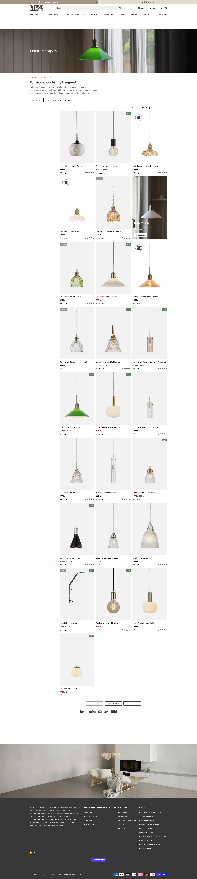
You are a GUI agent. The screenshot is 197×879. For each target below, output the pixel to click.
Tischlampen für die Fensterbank (59, 100)
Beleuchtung (122, 812)
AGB (79, 875)
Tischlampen (36, 100)
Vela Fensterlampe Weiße (106, 296)
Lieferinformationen (146, 820)
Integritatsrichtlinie (146, 832)
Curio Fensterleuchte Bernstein (145, 166)
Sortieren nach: (138, 108)
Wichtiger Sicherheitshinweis (150, 844)
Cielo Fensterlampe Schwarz (108, 166)
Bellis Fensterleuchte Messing (144, 492)
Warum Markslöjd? (91, 824)
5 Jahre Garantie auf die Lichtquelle (152, 836)
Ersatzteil (121, 828)
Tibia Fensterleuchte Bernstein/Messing (149, 362)
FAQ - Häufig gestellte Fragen (150, 812)
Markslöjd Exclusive (91, 816)
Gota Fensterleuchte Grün (70, 296)
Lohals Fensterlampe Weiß (71, 166)
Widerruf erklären (145, 828)
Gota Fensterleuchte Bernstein (108, 231)
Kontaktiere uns (145, 848)
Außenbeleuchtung (125, 816)
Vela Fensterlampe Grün (70, 427)
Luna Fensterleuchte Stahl (70, 492)
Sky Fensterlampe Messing (107, 623)
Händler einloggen (146, 840)
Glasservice (88, 820)
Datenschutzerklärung (66, 875)
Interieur (121, 824)
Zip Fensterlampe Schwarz (70, 558)
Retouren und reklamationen (149, 824)
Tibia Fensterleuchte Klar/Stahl (145, 427)
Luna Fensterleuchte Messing (108, 362)
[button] (166, 8)
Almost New (88, 812)
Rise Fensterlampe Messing (71, 688)
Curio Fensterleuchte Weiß (71, 231)
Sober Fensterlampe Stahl (143, 623)
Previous (29, 100)
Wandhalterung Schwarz (70, 623)
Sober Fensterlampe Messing (108, 427)
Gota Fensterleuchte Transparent (73, 362)
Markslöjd (51, 874)
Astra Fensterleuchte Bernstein (145, 296)
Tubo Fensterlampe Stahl (106, 492)
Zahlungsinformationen (147, 816)
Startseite (33, 77)
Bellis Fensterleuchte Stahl (107, 558)
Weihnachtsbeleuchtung (127, 820)
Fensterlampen (45, 77)
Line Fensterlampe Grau (142, 558)
